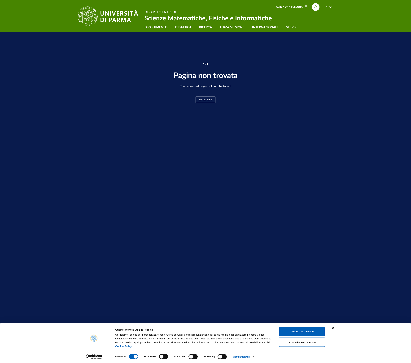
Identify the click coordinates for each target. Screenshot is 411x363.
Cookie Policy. (123, 346)
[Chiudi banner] (333, 328)
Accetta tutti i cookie (302, 331)
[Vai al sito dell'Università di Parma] (109, 16)
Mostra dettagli (241, 356)
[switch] (163, 356)
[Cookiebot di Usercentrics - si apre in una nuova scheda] (94, 356)
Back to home (205, 100)
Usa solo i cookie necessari (302, 342)
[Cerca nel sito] (315, 7)
